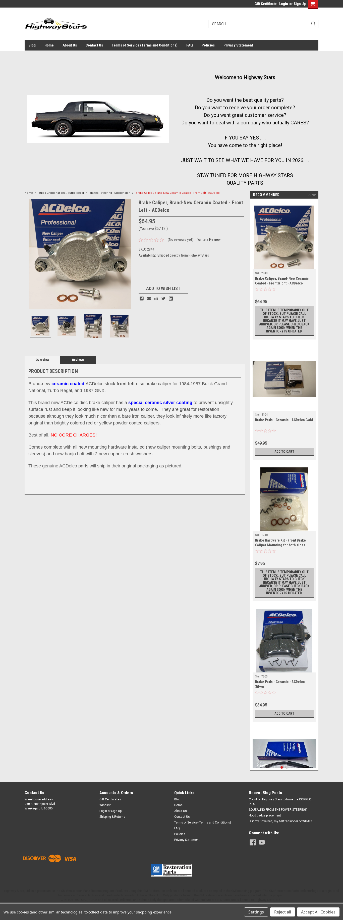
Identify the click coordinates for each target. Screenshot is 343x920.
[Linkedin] (171, 299)
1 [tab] (281, 767)
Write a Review (209, 239)
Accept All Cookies (318, 912)
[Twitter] (163, 299)
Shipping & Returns (112, 816)
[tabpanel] (284, 271)
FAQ (189, 45)
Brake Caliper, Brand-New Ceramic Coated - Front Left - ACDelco (178, 193)
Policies (208, 45)
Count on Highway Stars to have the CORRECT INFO (281, 802)
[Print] (156, 299)
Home (49, 45)
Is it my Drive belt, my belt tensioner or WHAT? (280, 821)
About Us (70, 45)
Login (283, 4)
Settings (256, 912)
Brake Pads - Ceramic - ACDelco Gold (284, 420)
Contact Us (94, 45)
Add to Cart (284, 452)
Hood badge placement (265, 815)
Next (130, 253)
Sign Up (300, 4)
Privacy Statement (238, 45)
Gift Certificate (266, 4)
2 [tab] (286, 767)
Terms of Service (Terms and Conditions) (145, 45)
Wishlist (105, 805)
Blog (32, 45)
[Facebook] (142, 299)
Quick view (284, 407)
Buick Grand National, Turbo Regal (61, 193)
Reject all (282, 912)
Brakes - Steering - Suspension (109, 193)
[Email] (149, 299)
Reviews (78, 360)
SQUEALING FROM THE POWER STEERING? (278, 809)
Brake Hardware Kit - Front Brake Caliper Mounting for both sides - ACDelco (281, 545)
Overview (42, 360)
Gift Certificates (110, 799)
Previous (30, 253)
